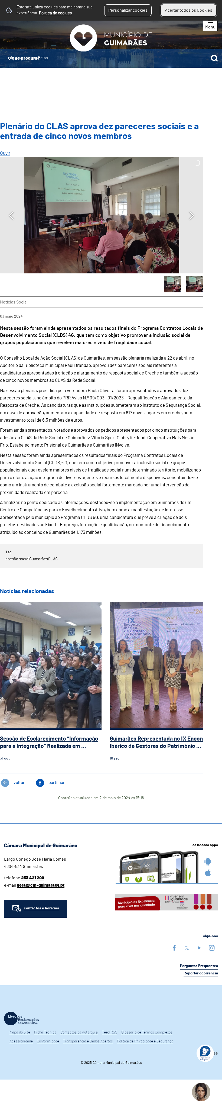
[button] (172, 284)
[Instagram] (211, 947)
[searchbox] (111, 58)
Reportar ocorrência (201, 973)
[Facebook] (174, 947)
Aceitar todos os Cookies (188, 10)
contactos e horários (41, 908)
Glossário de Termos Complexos (146, 1032)
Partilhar (56, 782)
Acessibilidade (21, 1041)
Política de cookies (55, 13)
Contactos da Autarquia (79, 1032)
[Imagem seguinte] (191, 215)
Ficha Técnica (45, 1032)
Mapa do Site (19, 1032)
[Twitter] (187, 947)
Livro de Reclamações (21, 1018)
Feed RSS (109, 1032)
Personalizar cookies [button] (128, 10)
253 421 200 (32, 878)
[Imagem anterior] (11, 215)
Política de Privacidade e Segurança (145, 1041)
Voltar (19, 782)
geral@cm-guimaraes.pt (40, 885)
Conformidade (48, 1041)
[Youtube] (199, 947)
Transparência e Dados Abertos (88, 1041)
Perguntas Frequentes (199, 966)
